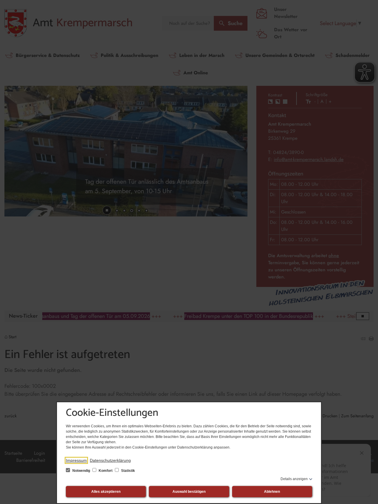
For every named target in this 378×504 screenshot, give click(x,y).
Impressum (76, 460)
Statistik (127, 471)
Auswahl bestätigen (189, 492)
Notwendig (81, 471)
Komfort (105, 471)
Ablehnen (272, 492)
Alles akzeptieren (105, 492)
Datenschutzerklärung (110, 460)
